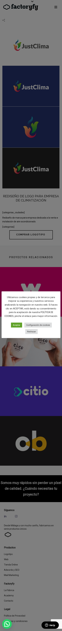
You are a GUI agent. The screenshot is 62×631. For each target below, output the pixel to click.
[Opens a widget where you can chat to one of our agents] (50, 625)
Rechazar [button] (31, 331)
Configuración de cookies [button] (38, 325)
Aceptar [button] (16, 325)
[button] (7, 624)
